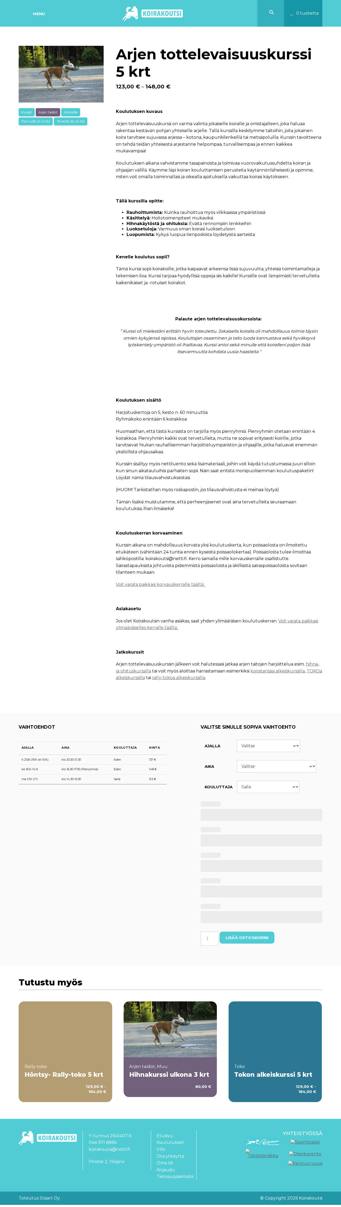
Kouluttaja (125, 747)
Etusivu (165, 1135)
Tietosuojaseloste (175, 1176)
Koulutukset (170, 1142)
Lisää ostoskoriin (247, 937)
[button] (271, 13)
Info (161, 1149)
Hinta (154, 747)
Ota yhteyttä (170, 1156)
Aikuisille (71, 112)
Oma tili (165, 1162)
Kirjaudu (166, 1169)
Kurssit (26, 112)
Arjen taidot (48, 112)
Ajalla (28, 747)
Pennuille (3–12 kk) (35, 121)
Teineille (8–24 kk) (71, 121)
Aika (65, 747)
